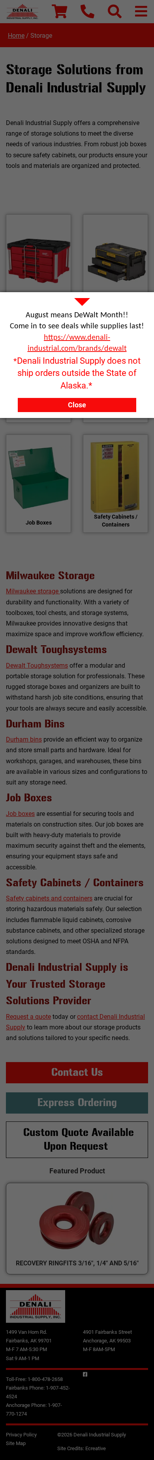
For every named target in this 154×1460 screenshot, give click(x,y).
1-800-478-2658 (45, 1379)
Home (16, 35)
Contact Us (77, 1072)
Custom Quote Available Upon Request (78, 1140)
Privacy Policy (21, 1435)
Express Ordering (77, 1102)
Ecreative (95, 1448)
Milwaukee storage (33, 591)
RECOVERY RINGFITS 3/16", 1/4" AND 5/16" (77, 1263)
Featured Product (77, 1171)
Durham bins (24, 739)
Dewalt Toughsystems (37, 665)
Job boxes (20, 813)
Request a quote (28, 1016)
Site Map (16, 1443)
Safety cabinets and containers (49, 898)
